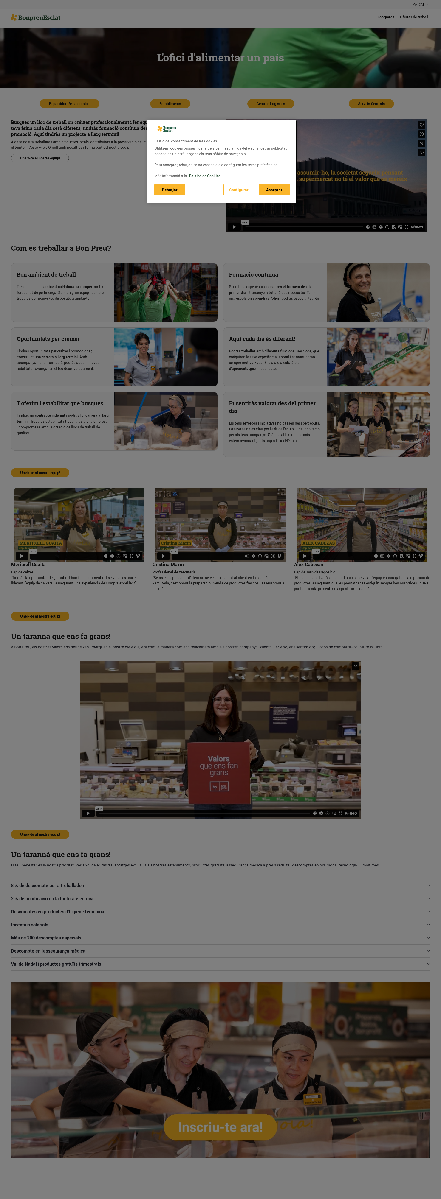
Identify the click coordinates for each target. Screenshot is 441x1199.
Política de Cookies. (205, 175)
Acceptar (274, 189)
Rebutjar (170, 189)
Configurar (239, 189)
